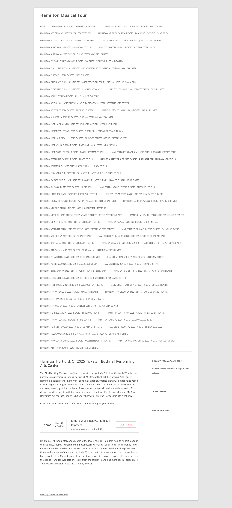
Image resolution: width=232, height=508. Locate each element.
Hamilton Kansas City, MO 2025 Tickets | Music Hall (66, 187)
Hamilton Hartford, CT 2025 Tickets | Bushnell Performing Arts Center (138, 159)
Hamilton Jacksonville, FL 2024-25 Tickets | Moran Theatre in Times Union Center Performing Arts (89, 180)
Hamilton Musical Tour (63, 15)
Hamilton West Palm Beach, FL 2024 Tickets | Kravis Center (69, 348)
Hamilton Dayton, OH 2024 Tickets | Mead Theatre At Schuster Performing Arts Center (84, 103)
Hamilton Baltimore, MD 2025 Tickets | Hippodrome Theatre (131, 40)
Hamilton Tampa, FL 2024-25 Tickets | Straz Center (65, 319)
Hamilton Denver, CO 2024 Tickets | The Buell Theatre (67, 110)
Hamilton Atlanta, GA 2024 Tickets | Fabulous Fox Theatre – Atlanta (133, 33)
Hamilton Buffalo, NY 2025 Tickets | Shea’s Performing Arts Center (74, 54)
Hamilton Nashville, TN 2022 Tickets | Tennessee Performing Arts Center (77, 229)
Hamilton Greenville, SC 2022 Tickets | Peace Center (66, 159)
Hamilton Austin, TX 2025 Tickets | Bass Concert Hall (67, 40)
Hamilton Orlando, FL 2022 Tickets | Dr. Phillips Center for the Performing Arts (141, 243)
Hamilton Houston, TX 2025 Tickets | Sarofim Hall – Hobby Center (73, 166)
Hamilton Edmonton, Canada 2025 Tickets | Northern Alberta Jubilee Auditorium (81, 131)
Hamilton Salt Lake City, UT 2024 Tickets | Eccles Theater (138, 285)
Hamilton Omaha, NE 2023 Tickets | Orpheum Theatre (67, 243)
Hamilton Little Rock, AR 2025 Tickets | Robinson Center (68, 194)
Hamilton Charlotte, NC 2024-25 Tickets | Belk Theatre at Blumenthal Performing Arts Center (88, 68)
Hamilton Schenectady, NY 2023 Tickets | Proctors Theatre (70, 313)
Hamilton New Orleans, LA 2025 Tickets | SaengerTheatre (150, 229)
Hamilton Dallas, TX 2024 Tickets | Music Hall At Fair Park (69, 96)
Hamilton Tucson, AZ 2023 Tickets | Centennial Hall (135, 327)
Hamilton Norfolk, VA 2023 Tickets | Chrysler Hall (65, 236)
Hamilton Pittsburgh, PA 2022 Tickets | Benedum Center (135, 257)
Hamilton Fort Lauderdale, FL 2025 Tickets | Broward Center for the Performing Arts (83, 138)
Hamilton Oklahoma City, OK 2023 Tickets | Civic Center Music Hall (131, 236)
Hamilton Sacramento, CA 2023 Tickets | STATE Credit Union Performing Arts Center (83, 278)
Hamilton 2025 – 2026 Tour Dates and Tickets (75, 26)
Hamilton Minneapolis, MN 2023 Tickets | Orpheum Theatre (70, 222)
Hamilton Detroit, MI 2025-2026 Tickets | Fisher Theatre (129, 110)
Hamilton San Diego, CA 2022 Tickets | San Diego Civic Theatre (136, 292)
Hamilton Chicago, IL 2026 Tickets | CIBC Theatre (64, 75)
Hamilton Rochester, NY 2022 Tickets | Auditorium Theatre (142, 271)
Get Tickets (126, 424)
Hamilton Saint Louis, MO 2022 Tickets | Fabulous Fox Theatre (71, 285)
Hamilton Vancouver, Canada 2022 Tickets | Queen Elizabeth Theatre (75, 340)
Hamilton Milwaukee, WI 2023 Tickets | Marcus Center (156, 215)
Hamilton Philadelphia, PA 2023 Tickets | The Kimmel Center (70, 257)
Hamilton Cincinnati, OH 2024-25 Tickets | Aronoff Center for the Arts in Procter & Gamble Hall (89, 82)
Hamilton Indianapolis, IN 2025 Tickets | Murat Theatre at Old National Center (80, 173)
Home (43, 26)
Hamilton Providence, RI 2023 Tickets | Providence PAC (131, 264)
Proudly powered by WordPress (54, 494)
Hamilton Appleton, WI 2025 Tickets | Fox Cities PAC (65, 33)
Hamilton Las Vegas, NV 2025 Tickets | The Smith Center (127, 187)
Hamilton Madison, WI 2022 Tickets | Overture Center (150, 201)
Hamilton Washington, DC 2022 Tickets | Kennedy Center (146, 340)
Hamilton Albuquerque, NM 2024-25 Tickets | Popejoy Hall (133, 26)
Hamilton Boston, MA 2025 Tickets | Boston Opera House (126, 47)
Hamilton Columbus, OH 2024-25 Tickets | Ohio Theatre (136, 89)
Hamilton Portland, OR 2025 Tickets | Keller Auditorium (68, 264)
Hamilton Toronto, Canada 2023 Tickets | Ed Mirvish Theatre (71, 327)
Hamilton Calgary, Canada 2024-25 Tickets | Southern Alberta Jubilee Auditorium (81, 61)
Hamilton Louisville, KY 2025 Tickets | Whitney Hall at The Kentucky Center (78, 201)
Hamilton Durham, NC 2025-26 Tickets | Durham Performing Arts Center (76, 117)
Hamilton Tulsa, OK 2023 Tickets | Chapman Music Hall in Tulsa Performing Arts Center (84, 334)
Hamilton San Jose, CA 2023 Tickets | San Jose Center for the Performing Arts (79, 306)
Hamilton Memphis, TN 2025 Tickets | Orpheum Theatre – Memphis (73, 208)
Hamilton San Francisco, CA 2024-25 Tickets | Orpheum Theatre (72, 299)
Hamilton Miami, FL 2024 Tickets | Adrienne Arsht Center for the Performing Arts (81, 215)
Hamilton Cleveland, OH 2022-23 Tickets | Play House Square (71, 89)
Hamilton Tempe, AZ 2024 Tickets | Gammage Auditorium (126, 319)
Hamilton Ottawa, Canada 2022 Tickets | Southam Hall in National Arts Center (80, 250)
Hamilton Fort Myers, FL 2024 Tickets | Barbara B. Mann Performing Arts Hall (79, 145)
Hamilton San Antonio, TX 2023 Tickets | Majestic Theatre (69, 292)
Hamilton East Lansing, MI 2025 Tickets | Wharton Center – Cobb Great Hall (78, 124)
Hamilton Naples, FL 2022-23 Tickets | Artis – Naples (132, 222)
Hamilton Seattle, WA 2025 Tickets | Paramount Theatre (136, 313)
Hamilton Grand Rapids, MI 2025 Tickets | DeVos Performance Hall (144, 152)
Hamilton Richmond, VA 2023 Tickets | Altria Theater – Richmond (73, 271)
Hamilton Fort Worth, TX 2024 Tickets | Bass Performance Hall (72, 152)
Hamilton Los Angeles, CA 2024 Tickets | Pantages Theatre (133, 194)
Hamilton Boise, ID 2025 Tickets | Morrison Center (65, 47)
